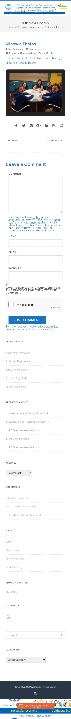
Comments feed (15, 558)
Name (12, 236)
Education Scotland (17, 498)
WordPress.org (14, 567)
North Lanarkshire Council (20, 506)
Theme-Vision (49, 686)
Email (13, 252)
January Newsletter (17, 369)
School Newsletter (16, 386)
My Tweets (11, 591)
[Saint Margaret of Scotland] (35, 8)
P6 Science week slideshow (24, 430)
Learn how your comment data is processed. (33, 328)
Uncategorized (28, 53)
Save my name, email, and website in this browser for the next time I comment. (33, 290)
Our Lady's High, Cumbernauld (23, 515)
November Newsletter (18, 352)
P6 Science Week (19, 438)
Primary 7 (14, 53)
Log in (9, 541)
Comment (16, 174)
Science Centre (55, 141)
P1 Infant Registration (17, 378)
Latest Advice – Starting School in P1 (29, 413)
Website (15, 268)
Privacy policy (43, 715)
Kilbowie (12, 141)
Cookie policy (27, 715)
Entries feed (12, 550)
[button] (26, 102)
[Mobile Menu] (63, 8)
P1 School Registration (18, 361)
